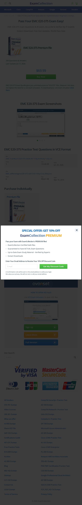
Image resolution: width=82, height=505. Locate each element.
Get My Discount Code (53, 266)
